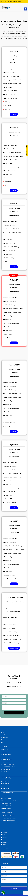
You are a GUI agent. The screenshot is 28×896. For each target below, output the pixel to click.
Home (2, 732)
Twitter (4, 834)
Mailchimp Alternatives (6, 803)
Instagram (5, 839)
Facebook (5, 832)
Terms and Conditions (7, 786)
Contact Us (3, 739)
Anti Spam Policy (6, 783)
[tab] (25, 8)
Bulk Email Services (5, 749)
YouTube (5, 837)
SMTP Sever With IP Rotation (7, 764)
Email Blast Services (5, 771)
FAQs (2, 742)
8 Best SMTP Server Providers (7, 815)
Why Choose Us (4, 737)
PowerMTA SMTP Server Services (8, 767)
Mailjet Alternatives (5, 800)
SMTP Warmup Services (6, 759)
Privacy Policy (6, 781)
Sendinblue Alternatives (15, 800)
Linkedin (5, 842)
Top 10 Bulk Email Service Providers (9, 818)
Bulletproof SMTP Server (6, 762)
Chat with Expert (14, 648)
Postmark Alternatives (6, 796)
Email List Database (5, 757)
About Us (3, 734)
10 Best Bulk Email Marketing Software (10, 823)
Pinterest (4, 844)
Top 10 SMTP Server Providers (8, 820)
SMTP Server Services (6, 754)
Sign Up (14, 114)
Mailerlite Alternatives (6, 808)
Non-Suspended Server (6, 769)
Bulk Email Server (5, 752)
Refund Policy (6, 788)
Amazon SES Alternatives (6, 805)
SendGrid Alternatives (6, 798)
